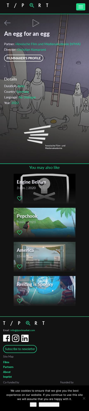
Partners (8, 367)
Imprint (7, 376)
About (7, 372)
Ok (33, 404)
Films (6, 362)
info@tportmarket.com (22, 330)
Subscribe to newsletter (20, 349)
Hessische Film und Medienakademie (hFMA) (48, 44)
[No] (84, 398)
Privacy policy (49, 404)
